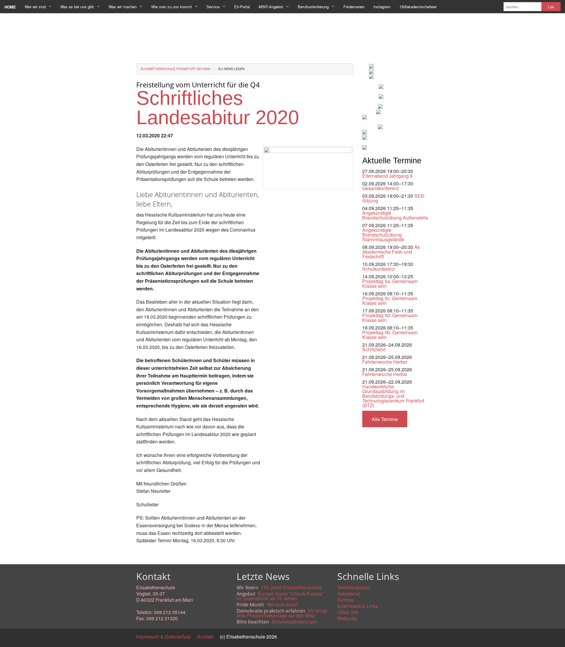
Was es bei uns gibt (77, 6)
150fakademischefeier (418, 6)
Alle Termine (385, 419)
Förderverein (354, 6)
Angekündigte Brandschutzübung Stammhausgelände (383, 235)
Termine (345, 599)
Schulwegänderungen (295, 621)
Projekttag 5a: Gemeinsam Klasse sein (390, 283)
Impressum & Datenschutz (163, 636)
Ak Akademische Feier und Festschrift (391, 252)
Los (551, 6)
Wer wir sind (35, 6)
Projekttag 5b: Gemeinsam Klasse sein (390, 334)
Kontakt (205, 636)
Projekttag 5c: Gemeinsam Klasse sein (389, 300)
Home (10, 7)
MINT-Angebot (271, 6)
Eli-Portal (242, 6)
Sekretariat (348, 593)
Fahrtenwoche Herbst (384, 361)
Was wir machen (123, 6)
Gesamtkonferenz (380, 188)
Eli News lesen (231, 68)
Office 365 (347, 612)
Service (213, 6)
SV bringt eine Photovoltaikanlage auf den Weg (282, 613)
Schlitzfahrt (373, 349)
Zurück (143, 553)
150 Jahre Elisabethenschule (291, 587)
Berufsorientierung (313, 6)
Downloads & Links (357, 606)
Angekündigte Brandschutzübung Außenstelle (395, 215)
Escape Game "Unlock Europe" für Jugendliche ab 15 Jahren (280, 596)
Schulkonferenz (378, 268)
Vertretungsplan (353, 587)
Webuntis (347, 618)
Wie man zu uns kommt (171, 6)
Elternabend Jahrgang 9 (387, 175)
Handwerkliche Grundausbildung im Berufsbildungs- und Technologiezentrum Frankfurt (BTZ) (393, 396)
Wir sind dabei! (282, 604)
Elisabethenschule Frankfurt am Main (175, 68)
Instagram (381, 6)
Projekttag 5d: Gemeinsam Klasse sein (390, 317)
